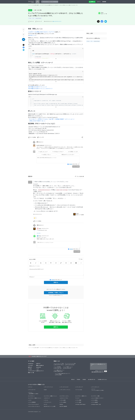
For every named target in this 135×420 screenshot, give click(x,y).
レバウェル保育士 (94, 400)
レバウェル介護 (62, 400)
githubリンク (32, 35)
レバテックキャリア (68, 368)
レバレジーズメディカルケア (33, 404)
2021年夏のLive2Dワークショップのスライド (40, 88)
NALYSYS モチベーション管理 (49, 406)
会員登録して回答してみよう (55, 292)
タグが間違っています (73, 151)
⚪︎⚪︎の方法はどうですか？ (58, 151)
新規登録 (104, 1)
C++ (33, 18)
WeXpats (61, 404)
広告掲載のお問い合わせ (102, 379)
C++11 (30, 18)
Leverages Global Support (80, 404)
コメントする (76, 166)
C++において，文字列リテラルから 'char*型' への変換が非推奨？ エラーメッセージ (51, 119)
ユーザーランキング (32, 370)
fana (77, 213)
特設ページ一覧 (31, 372)
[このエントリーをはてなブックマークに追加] (105, 21)
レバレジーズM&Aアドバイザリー (97, 398)
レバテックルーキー (58, 368)
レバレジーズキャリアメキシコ (34, 406)
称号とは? (30, 367)
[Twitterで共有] (98, 21)
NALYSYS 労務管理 (63, 406)
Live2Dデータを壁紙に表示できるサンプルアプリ (41, 32)
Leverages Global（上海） (96, 404)
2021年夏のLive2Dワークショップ (37, 87)
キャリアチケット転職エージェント (34, 398)
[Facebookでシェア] (102, 21)
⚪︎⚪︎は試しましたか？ (43, 151)
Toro (102, 12)
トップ (29, 5)
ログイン (99, 1)
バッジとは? (30, 365)
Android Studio (38, 18)
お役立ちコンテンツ (40, 370)
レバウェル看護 (78, 400)
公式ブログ (38, 363)
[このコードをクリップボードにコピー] (83, 48)
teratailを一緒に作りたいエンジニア (39, 356)
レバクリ (29, 400)
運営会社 (73, 379)
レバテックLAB (62, 374)
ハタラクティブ (47, 398)
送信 (105, 371)
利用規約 (78, 379)
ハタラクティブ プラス (64, 398)
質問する (56, 327)
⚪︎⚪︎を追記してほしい (46, 154)
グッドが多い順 (80, 176)
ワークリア (77, 398)
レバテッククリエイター (70, 364)
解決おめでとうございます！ (68, 154)
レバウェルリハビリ (47, 402)
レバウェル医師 (78, 402)
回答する (56, 282)
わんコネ (45, 404)
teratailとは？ (31, 363)
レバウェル (46, 400)
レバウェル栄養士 (63, 402)
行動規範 (70, 164)
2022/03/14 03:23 (57, 21)
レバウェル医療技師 (32, 402)
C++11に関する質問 (35, 5)
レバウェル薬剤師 (94, 402)
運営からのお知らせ (40, 365)
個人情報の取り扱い (91, 379)
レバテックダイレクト (59, 371)
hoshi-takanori (40, 145)
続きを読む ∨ (39, 233)
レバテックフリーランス (59, 364)
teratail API (38, 367)
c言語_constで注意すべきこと (37, 120)
